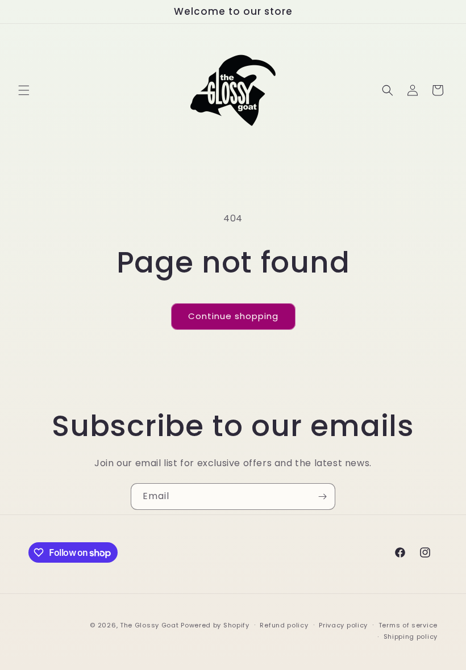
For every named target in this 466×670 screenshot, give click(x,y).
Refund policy (284, 625)
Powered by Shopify (215, 625)
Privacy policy (343, 625)
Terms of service (408, 625)
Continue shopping (233, 316)
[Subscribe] (322, 496)
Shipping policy (411, 636)
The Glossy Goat (149, 625)
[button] (23, 90)
